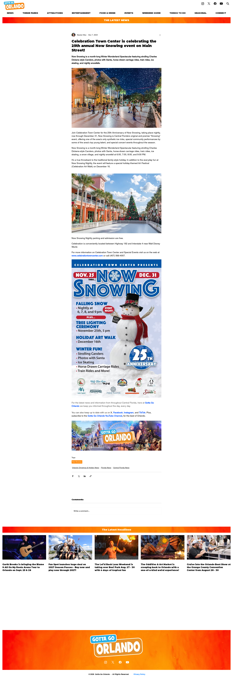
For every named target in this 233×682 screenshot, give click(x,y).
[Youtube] (221, 3)
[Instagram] (202, 3)
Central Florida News (121, 468)
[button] (30, 13)
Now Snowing (77, 462)
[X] (209, 3)
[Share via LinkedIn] (84, 476)
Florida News (106, 468)
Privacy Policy (139, 674)
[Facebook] (215, 3)
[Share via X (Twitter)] (79, 476)
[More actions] (159, 34)
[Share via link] (90, 476)
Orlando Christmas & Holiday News (85, 468)
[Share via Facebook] (73, 476)
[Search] (227, 3)
